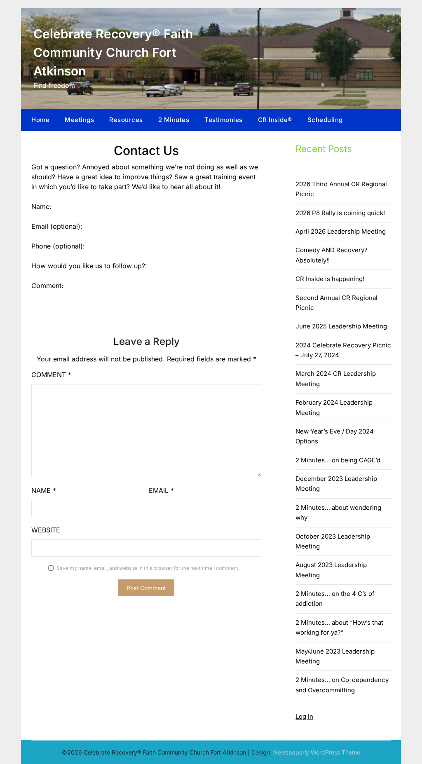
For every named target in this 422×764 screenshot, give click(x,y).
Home (40, 120)
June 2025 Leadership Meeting (341, 326)
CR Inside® (275, 120)
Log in (304, 716)
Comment (51, 374)
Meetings (79, 120)
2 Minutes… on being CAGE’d (337, 460)
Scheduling (325, 120)
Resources (126, 120)
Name (43, 490)
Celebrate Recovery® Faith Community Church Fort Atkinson (113, 52)
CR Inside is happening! (329, 279)
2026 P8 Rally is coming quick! (340, 213)
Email (161, 490)
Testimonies (223, 120)
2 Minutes (174, 120)
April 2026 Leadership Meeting (340, 231)
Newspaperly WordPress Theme (316, 752)
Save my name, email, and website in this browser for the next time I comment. (147, 568)
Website (45, 530)
